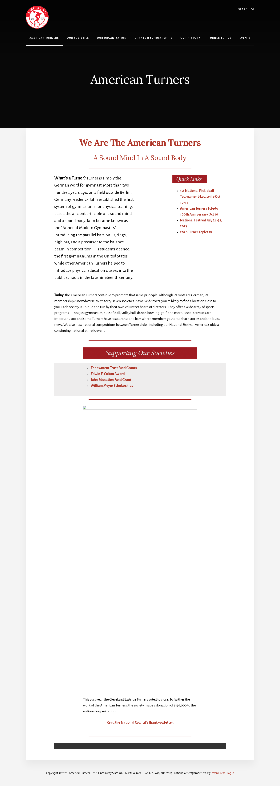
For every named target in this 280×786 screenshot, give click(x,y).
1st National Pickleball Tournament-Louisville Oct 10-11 (200, 196)
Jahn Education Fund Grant (111, 380)
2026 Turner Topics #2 (196, 232)
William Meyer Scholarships (112, 386)
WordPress (218, 773)
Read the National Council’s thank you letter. (140, 722)
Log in (230, 773)
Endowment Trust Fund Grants (114, 368)
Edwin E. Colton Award (108, 374)
